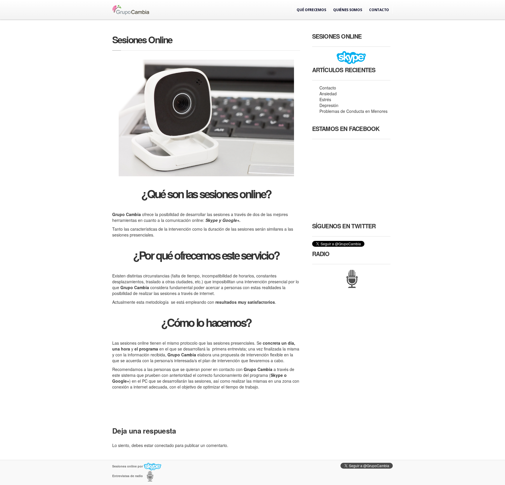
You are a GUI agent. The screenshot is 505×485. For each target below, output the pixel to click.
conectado (164, 445)
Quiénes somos (347, 9)
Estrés (325, 99)
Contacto (379, 9)
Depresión (328, 105)
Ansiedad (328, 93)
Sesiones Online (142, 39)
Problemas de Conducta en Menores (353, 111)
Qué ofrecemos (311, 9)
